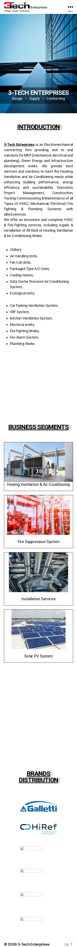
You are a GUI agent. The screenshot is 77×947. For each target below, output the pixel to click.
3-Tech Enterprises (33, 944)
